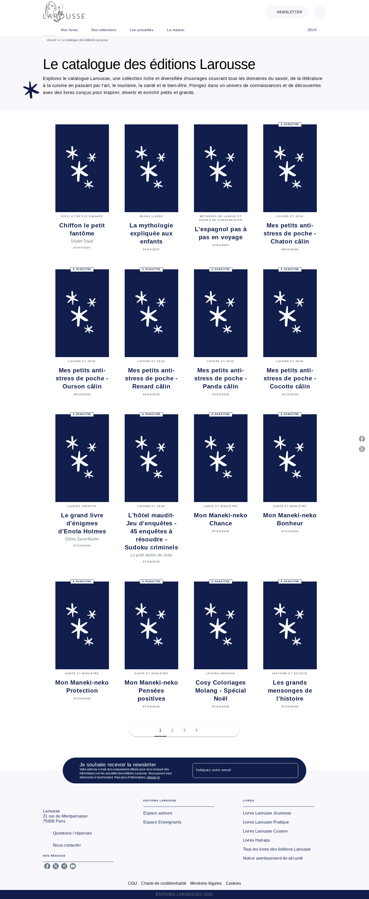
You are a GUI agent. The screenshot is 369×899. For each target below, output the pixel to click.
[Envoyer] (292, 771)
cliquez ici (153, 777)
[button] (287, 12)
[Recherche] (320, 12)
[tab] (50, 30)
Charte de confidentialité (163, 883)
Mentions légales (206, 883)
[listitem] (47, 866)
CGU (132, 883)
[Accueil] (64, 12)
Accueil (51, 40)
